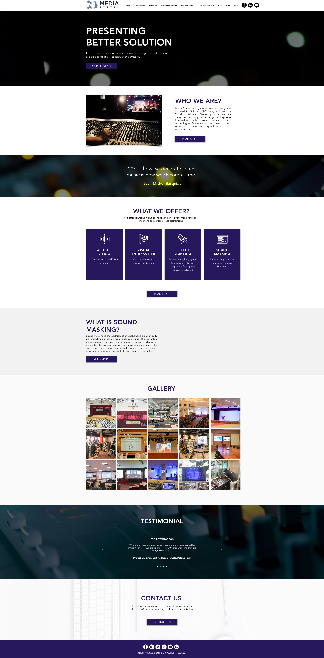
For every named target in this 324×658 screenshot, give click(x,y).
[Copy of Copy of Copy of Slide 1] (166, 566)
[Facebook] (244, 5)
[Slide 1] (157, 566)
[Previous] (102, 550)
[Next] (221, 550)
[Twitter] (157, 646)
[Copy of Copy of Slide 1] (163, 566)
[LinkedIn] (250, 5)
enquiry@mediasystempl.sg (149, 608)
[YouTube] (256, 5)
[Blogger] (176, 646)
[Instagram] (151, 646)
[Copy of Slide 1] (160, 566)
